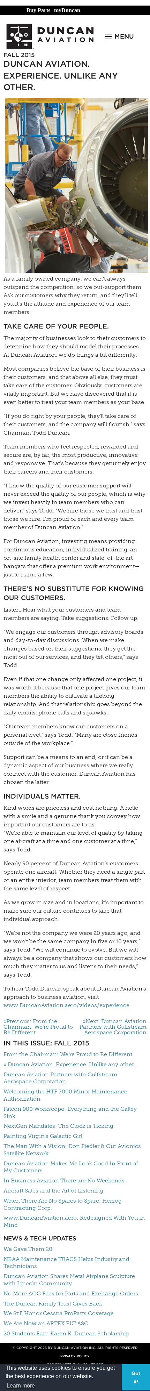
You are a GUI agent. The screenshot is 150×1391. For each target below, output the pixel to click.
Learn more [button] (21, 1386)
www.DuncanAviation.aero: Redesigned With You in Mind (74, 1221)
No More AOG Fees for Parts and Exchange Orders (70, 1293)
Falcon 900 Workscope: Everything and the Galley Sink (70, 1112)
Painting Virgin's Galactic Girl (42, 1136)
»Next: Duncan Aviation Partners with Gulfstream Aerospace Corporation (113, 1027)
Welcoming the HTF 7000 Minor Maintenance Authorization (65, 1095)
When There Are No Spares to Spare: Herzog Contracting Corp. (62, 1204)
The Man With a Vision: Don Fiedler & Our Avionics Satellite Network (72, 1150)
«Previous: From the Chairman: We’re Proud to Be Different (38, 1027)
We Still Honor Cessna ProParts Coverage (58, 1313)
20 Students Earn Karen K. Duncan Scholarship (66, 1333)
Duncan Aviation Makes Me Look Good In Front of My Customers (70, 1167)
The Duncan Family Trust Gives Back (52, 1303)
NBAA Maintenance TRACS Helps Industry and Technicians (66, 1263)
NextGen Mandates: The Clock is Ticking (58, 1126)
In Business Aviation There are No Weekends (64, 1180)
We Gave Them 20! (28, 1249)
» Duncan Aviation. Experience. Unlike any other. (69, 1064)
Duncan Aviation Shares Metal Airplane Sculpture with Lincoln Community (69, 1280)
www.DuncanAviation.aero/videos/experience (66, 1005)
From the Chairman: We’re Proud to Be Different (67, 1054)
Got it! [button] (136, 1377)
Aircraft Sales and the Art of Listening (53, 1190)
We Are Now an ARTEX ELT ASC (45, 1323)
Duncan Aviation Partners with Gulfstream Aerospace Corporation (60, 1078)
